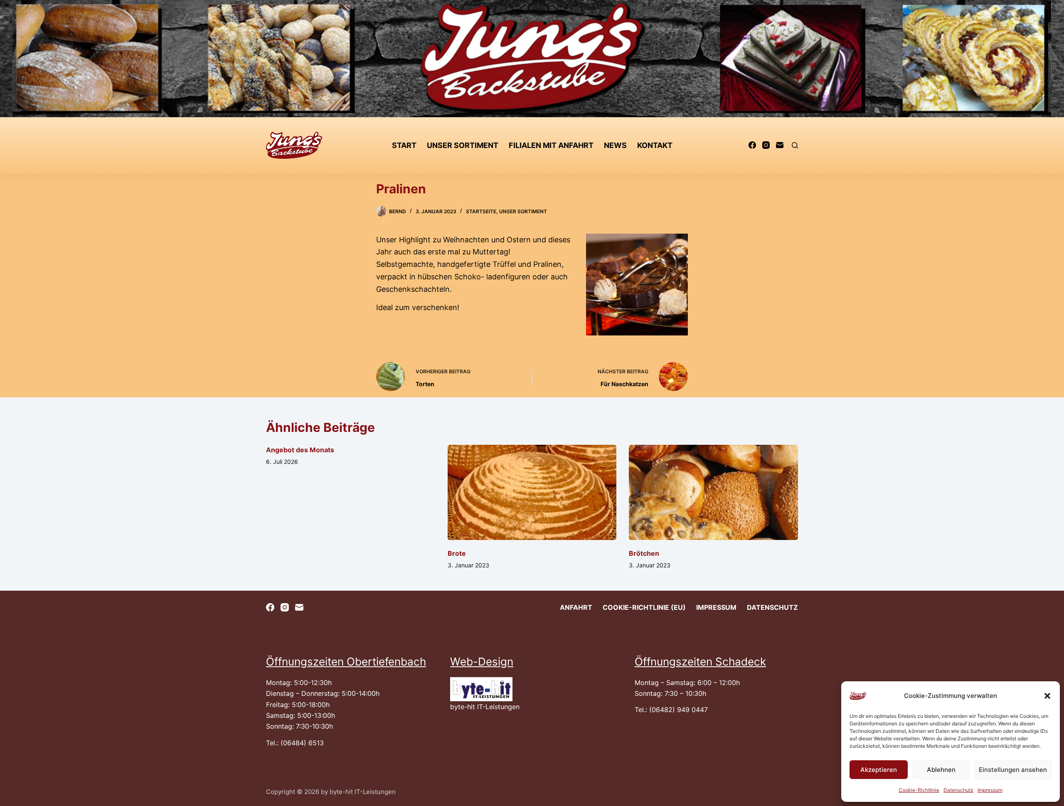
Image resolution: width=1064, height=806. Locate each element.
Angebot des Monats (300, 450)
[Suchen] (795, 145)
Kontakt (654, 145)
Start (404, 145)
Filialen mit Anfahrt (551, 145)
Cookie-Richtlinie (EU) (644, 607)
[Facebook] (752, 145)
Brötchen (644, 553)
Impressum (990, 790)
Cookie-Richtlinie (919, 790)
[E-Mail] (779, 145)
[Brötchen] (713, 492)
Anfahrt (576, 607)
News (615, 145)
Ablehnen (941, 770)
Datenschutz (958, 790)
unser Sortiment (462, 145)
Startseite (481, 211)
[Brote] (532, 492)
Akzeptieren (878, 770)
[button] (1047, 696)
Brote (457, 553)
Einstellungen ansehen (1013, 770)
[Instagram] (766, 145)
